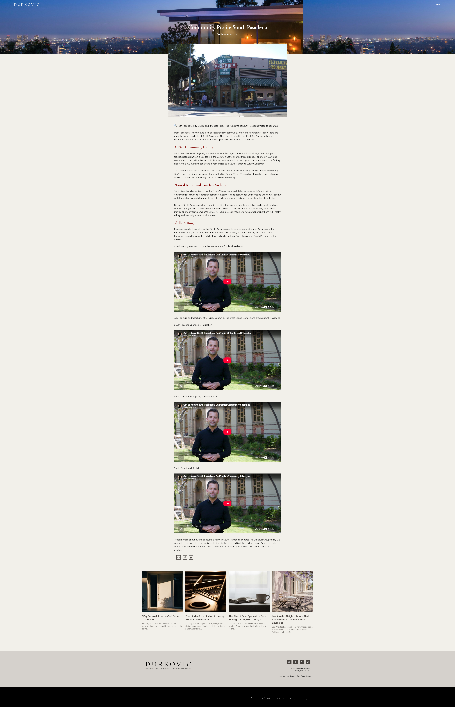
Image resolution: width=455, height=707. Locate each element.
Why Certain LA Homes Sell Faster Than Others (161, 618)
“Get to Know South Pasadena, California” (209, 246)
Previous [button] (221, 639)
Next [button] (234, 639)
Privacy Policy (295, 676)
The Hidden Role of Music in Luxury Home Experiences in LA (204, 618)
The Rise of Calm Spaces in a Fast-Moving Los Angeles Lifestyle (247, 618)
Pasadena (185, 132)
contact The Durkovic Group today (258, 539)
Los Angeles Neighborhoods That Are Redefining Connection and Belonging (290, 619)
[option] (162, 600)
